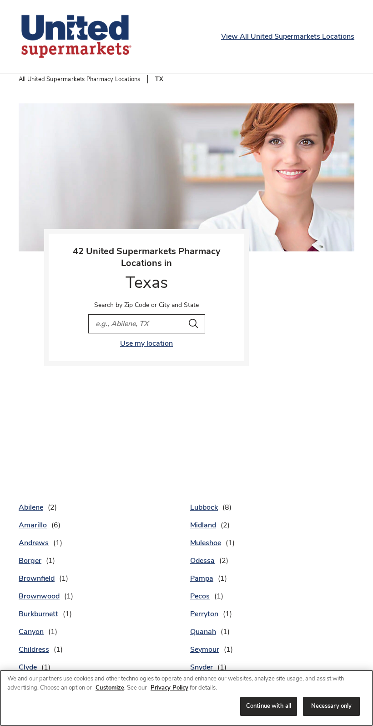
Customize (110, 688)
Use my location (146, 343)
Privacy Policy (169, 688)
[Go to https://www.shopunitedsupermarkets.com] (76, 36)
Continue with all (268, 706)
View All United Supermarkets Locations (287, 36)
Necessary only (331, 706)
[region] (186, 698)
